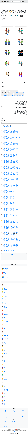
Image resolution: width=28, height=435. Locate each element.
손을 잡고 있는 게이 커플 (5, 95)
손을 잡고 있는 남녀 (5, 189)
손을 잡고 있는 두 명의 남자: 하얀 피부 (7, 221)
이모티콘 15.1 (5, 426)
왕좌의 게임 (4, 358)
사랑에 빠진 (16, 94)
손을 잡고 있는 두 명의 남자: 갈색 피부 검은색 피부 (9, 238)
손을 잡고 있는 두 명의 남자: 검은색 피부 (8, 250)
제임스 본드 (4, 371)
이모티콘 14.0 (14, 425)
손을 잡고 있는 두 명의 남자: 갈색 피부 (7, 235)
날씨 (3, 302)
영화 (3, 356)
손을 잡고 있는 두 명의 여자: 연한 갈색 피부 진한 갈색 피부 (10, 168)
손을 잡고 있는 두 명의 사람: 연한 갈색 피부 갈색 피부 (10, 136)
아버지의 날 (4, 349)
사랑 (3, 328)
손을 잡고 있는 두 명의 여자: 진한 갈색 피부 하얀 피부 (10, 177)
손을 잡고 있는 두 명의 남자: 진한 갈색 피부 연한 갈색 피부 (10, 240)
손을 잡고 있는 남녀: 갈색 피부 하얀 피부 (8, 202)
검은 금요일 (4, 289)
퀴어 (22, 95)
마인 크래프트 (5, 314)
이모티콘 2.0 (14, 421)
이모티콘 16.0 (14, 426)
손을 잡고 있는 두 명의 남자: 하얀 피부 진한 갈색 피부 (10, 225)
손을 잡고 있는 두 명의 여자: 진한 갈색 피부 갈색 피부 (10, 179)
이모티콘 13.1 (5, 425)
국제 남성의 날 (5, 296)
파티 (3, 393)
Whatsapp (7, 67)
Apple (7, 34)
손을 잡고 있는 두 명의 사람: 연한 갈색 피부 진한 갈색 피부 (10, 137)
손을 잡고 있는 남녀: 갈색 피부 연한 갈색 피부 (8, 203)
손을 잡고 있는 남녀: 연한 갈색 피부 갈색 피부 (8, 198)
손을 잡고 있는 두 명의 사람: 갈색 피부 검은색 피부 (9, 144)
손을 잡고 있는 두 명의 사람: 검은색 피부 (8, 156)
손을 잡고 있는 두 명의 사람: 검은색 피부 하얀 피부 (9, 151)
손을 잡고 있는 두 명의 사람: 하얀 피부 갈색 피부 (9, 130)
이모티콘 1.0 (5, 421)
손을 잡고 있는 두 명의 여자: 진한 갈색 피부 (8, 180)
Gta (3, 285)
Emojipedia (21, 77)
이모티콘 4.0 (5, 422)
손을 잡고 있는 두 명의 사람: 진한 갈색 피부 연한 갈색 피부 (10, 147)
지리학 (3, 376)
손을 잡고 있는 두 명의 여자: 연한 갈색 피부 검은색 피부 (10, 169)
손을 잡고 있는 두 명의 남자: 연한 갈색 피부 (8, 228)
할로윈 (3, 400)
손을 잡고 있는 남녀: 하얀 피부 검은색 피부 (8, 195)
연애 (14, 95)
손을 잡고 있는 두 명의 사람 (6, 126)
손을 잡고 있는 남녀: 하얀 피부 (6, 190)
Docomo (14, 416)
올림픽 (3, 357)
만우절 (3, 315)
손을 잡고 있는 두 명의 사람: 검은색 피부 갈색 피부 (9, 154)
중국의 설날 (4, 374)
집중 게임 (14, 259)
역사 (3, 354)
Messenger (14, 412)
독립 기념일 (4, 307)
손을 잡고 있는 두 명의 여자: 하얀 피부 (7, 159)
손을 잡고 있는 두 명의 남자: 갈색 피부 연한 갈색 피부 (10, 234)
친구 (17, 95)
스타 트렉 (4, 346)
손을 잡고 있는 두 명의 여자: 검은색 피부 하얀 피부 (9, 183)
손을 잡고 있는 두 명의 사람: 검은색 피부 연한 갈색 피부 (10, 153)
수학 (3, 342)
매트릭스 (4, 317)
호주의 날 (4, 403)
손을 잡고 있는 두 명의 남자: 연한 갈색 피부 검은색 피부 (10, 232)
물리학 (3, 320)
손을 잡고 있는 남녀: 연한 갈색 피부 (7, 197)
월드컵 (3, 361)
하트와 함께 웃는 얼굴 (6, 268)
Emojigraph (7, 1)
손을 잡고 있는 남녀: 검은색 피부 (6, 219)
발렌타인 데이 (5, 322)
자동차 (3, 365)
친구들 (12, 92)
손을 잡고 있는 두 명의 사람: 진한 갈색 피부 (8, 149)
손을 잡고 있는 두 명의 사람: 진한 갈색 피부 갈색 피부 (10, 148)
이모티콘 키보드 (14, 254)
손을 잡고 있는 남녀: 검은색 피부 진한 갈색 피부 (9, 217)
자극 (3, 364)
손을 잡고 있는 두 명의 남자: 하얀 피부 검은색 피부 (9, 226)
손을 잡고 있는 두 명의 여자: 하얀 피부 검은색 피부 (9, 163)
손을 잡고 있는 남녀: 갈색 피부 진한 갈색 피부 (8, 205)
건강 (3, 288)
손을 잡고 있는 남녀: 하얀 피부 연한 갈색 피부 (8, 191)
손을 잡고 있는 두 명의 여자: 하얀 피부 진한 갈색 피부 (10, 162)
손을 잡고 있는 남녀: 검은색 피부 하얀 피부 (8, 214)
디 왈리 (4, 311)
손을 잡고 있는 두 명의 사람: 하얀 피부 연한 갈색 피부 (10, 129)
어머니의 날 (4, 350)
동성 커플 (16, 90)
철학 (3, 378)
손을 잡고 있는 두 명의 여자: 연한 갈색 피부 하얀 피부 (10, 165)
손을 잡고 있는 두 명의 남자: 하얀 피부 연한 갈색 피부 (10, 222)
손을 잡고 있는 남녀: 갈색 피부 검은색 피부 (8, 207)
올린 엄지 (4, 274)
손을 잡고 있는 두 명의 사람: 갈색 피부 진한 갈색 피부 (10, 143)
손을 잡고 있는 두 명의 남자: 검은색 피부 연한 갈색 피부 (10, 246)
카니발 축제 (4, 383)
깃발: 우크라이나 (5, 277)
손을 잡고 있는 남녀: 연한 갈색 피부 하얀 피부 (8, 196)
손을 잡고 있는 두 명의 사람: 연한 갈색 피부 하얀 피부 (10, 133)
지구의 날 (4, 375)
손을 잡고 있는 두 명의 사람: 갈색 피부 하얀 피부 (9, 139)
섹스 (3, 339)
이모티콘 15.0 (23, 425)
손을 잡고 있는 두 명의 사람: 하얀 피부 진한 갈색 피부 (10, 131)
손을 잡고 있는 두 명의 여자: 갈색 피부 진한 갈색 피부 (10, 174)
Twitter (20, 45)
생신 (3, 332)
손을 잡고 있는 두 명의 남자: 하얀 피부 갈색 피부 (9, 223)
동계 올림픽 (4, 309)
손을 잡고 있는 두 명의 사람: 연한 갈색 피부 (8, 135)
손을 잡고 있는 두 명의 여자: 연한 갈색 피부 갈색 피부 (10, 167)
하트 (3, 398)
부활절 (3, 327)
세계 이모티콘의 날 (5, 338)
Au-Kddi (5, 416)
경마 (3, 295)
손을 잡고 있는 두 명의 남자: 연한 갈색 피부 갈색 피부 (10, 229)
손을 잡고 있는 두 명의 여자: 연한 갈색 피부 (8, 166)
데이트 (6, 94)
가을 (3, 286)
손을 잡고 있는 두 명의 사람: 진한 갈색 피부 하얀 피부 (10, 145)
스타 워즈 (4, 345)
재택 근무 (4, 369)
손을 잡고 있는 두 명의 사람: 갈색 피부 (7, 142)
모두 (8, 94)
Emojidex (14, 413)
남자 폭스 (4, 303)
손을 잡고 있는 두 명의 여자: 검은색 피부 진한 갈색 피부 (10, 186)
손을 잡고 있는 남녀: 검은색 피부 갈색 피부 (8, 216)
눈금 (3, 306)
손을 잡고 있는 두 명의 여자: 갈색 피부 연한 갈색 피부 (10, 172)
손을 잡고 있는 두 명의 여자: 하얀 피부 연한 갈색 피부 (10, 160)
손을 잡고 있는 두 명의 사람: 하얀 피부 (7, 127)
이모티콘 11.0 (23, 422)
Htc (22, 413)
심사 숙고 (4, 347)
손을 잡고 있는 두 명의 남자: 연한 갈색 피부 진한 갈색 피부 (10, 231)
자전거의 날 (4, 368)
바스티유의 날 (5, 321)
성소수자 (20, 94)
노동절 (3, 304)
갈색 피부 (3, 90)
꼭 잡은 (23, 92)
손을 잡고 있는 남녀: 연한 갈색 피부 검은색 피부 (9, 201)
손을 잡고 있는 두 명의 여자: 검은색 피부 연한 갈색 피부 (10, 184)
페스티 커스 (4, 394)
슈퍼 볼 (4, 343)
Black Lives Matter (5, 284)
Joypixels (20, 67)
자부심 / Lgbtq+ (5, 367)
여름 (3, 351)
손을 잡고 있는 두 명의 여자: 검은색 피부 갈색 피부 (9, 185)
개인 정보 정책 (14, 431)
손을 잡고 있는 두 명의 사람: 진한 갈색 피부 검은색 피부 (10, 150)
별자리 (12, 94)
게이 (19, 92)
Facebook (7, 45)
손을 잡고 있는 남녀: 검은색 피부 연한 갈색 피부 (9, 215)
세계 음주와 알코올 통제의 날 (7, 336)
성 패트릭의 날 (5, 333)
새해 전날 (4, 329)
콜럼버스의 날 (5, 390)
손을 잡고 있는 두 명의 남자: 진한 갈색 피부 (8, 243)
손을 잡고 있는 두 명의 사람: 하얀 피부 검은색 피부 (9, 132)
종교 (3, 372)
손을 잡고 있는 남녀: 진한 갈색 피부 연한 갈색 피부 (9, 209)
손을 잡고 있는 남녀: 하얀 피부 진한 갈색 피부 (8, 193)
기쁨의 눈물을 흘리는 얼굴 (6, 267)
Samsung (7, 56)
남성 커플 (7, 90)
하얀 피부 (16, 92)
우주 (3, 360)
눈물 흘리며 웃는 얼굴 (6, 269)
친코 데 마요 (4, 382)
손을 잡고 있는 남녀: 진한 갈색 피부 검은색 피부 (9, 213)
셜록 (3, 340)
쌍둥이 (12, 95)
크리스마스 (4, 392)
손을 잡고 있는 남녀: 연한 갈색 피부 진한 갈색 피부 (9, 199)
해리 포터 (4, 401)
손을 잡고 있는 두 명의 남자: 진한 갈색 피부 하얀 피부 (10, 239)
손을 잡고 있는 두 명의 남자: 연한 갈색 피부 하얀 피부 (10, 227)
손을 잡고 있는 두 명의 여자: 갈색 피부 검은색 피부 (9, 175)
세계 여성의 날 (5, 335)
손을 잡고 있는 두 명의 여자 (6, 157)
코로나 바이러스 (5, 389)
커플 (20, 95)
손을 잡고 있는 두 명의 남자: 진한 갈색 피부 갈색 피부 (10, 241)
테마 (14, 281)
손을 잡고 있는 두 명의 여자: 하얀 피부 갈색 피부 (9, 161)
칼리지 (3, 386)
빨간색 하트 (4, 273)
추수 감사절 (4, 379)
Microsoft (20, 56)
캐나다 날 (4, 387)
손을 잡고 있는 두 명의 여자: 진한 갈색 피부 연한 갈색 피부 (10, 178)
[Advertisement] (14, 5)
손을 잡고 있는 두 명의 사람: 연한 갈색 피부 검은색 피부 (10, 138)
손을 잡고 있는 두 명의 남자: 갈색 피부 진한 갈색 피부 (10, 237)
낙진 (3, 300)
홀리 (3, 404)
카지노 (3, 385)
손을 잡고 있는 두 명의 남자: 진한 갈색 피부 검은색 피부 (10, 244)
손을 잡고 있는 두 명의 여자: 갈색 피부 (7, 173)
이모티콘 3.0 (22, 421)
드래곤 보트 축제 (5, 310)
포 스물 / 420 (4, 396)
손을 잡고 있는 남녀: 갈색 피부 (6, 204)
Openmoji (7, 77)
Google (20, 34)
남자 (2, 94)
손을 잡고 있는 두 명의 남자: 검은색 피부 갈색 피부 (9, 247)
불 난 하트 (4, 272)
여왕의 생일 (4, 353)
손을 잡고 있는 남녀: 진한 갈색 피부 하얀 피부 (8, 208)
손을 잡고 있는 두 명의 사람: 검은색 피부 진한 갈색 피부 (10, 155)
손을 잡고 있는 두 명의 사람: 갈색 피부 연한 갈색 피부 (10, 141)
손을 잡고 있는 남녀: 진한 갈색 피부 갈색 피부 (8, 210)
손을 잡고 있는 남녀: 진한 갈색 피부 (7, 211)
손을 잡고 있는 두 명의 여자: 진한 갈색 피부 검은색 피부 (10, 181)
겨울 (3, 292)
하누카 (3, 397)
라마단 (3, 313)
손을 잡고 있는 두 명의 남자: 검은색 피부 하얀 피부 (9, 245)
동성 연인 (11, 90)
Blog (14, 256)
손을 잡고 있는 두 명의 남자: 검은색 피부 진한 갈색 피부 (10, 249)
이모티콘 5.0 (14, 422)
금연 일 (4, 299)
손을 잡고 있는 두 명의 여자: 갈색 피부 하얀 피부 (9, 171)
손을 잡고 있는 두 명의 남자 (6, 220)
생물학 (3, 331)
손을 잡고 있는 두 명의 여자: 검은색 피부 (8, 187)
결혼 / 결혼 (4, 293)
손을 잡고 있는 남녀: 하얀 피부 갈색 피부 (8, 192)
